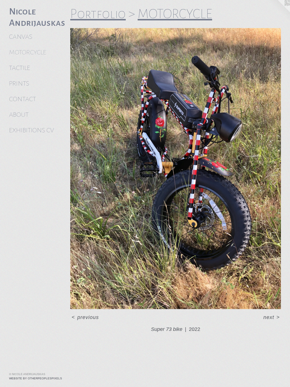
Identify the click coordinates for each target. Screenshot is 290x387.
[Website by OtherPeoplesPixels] (278, 11)
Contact (22, 99)
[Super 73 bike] (175, 168)
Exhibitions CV (31, 130)
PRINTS (19, 83)
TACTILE (19, 67)
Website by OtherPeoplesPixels (35, 378)
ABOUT (19, 114)
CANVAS (20, 36)
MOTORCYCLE (27, 52)
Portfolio (98, 14)
